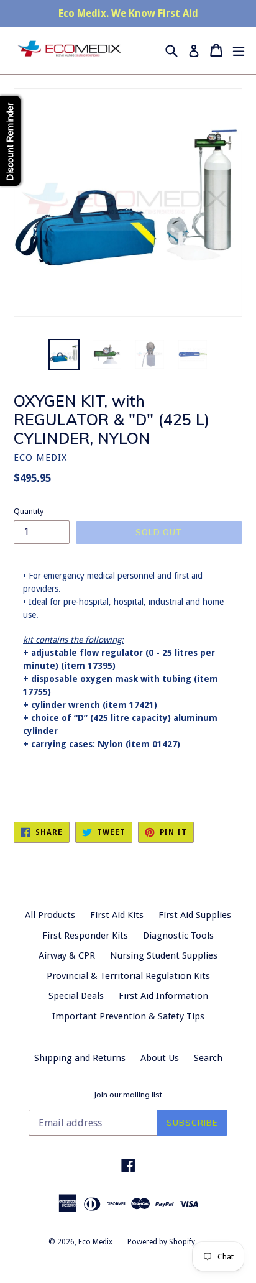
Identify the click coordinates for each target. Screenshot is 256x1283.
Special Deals (76, 995)
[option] (63, 354)
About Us (159, 1058)
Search (208, 1058)
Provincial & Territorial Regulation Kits (128, 976)
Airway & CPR (67, 955)
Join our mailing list (128, 1094)
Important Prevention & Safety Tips (128, 1016)
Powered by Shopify (161, 1242)
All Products (50, 915)
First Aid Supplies (194, 915)
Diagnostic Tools (178, 935)
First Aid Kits (117, 915)
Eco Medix (95, 1242)
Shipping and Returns (80, 1058)
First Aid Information (163, 995)
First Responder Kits (85, 935)
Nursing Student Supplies (163, 955)
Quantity (28, 511)
